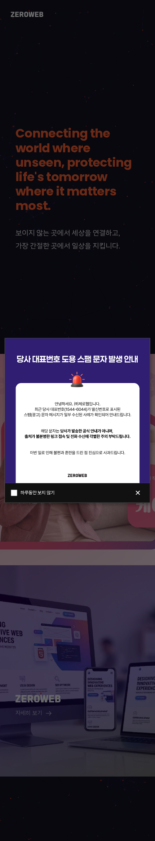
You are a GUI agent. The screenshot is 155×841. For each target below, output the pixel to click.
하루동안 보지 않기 (37, 493)
